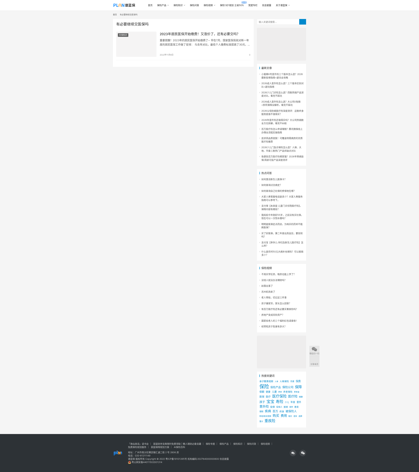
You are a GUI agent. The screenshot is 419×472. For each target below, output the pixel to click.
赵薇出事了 (267, 285)
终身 (282, 411)
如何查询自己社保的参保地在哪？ (278, 190)
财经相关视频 (265, 416)
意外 (299, 402)
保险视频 (208, 5)
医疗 (268, 396)
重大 (261, 421)
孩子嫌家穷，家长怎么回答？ (276, 303)
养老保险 (287, 391)
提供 (291, 407)
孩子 (262, 402)
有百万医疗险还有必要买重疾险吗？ (279, 309)
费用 (284, 416)
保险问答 (194, 5)
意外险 (264, 406)
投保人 (279, 407)
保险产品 (161, 5)
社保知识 (123, 35)
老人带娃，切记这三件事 (274, 297)
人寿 (276, 381)
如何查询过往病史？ (271, 185)
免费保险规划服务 (137, 447)
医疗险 (292, 396)
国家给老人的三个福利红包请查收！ (279, 320)
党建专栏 (252, 5)
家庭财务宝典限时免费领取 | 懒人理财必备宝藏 (177, 443)
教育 (296, 407)
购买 (276, 416)
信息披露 (266, 5)
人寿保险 (284, 381)
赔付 (290, 416)
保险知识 (178, 5)
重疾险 (269, 420)
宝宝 (270, 401)
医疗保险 (279, 396)
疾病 (268, 411)
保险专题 (210, 443)
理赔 (261, 411)
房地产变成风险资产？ (272, 314)
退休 (295, 416)
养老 (280, 392)
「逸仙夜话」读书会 (138, 443)
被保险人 (291, 411)
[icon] (293, 453)
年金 (293, 402)
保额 (261, 391)
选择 (300, 416)
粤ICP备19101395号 (176, 458)
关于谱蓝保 (281, 5)
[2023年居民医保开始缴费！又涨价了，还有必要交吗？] (136, 44)
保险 (264, 386)
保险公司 (287, 387)
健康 (268, 391)
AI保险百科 (179, 447)
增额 (301, 397)
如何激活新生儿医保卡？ (274, 179)
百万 (275, 411)
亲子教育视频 (266, 381)
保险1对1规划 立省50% (232, 5)
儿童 (274, 391)
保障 (298, 387)
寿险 (279, 401)
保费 (298, 381)
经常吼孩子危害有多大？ (274, 326)
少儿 (287, 402)
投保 (272, 406)
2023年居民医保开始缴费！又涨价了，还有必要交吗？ (200, 34)
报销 (286, 407)
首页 (150, 5)
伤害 (292, 381)
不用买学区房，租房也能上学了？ (278, 274)
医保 (261, 396)
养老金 (296, 392)
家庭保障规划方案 (160, 447)
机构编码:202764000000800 (204, 458)
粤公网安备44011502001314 (146, 462)
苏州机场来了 (268, 291)
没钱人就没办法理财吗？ (274, 280)
